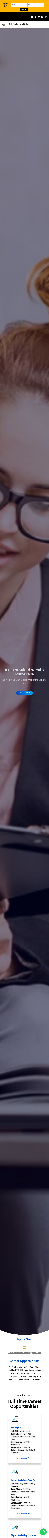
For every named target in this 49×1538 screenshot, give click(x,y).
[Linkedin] (42, 17)
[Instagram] (35, 17)
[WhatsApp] (46, 17)
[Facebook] (32, 17)
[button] (43, 1531)
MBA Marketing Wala (18, 24)
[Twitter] (39, 17)
